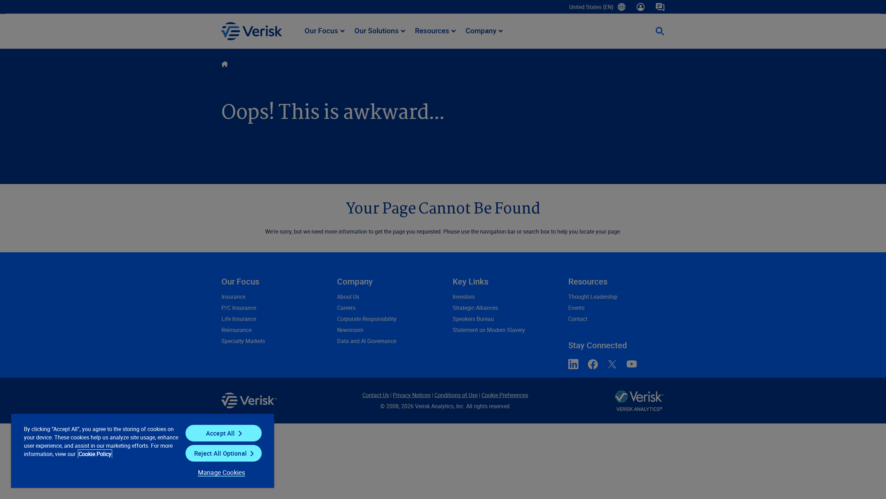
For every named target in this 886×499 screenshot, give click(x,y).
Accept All (220, 433)
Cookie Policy (95, 454)
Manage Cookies (221, 472)
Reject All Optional (220, 453)
